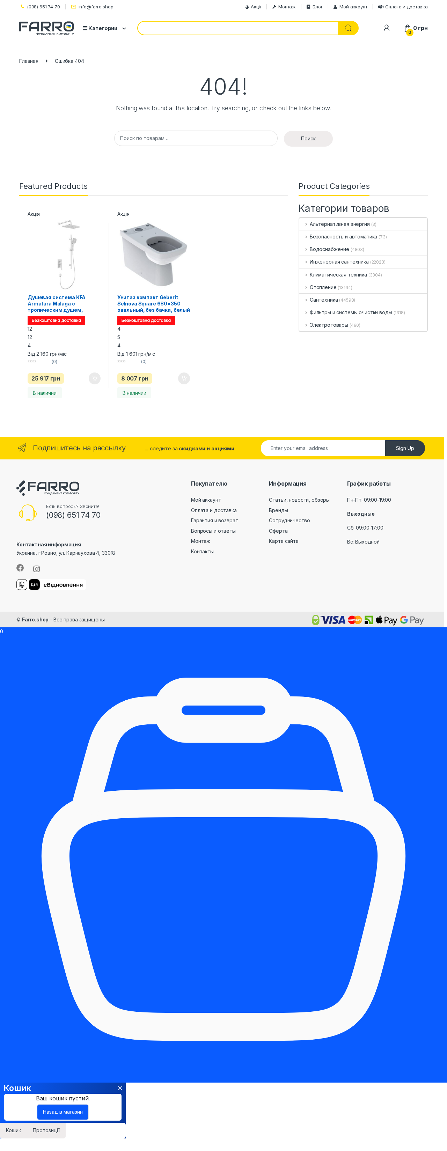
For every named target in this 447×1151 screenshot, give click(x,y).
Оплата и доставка (406, 6)
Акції (256, 6)
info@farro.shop (96, 6)
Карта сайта (283, 541)
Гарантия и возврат (214, 520)
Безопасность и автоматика (343, 236)
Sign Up (405, 448)
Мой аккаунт (353, 6)
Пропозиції (46, 1130)
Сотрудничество (289, 520)
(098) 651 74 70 (43, 6)
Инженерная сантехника (339, 262)
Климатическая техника (338, 275)
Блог (318, 6)
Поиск (308, 138)
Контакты (202, 551)
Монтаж (287, 6)
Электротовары (329, 325)
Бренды (278, 510)
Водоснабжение (329, 249)
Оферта (278, 531)
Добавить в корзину (88, 378)
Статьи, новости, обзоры (299, 500)
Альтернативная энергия (340, 224)
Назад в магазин (63, 1112)
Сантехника (324, 300)
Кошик (13, 1130)
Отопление (323, 287)
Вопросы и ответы (213, 531)
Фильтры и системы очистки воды (351, 312)
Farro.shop (35, 619)
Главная (28, 61)
